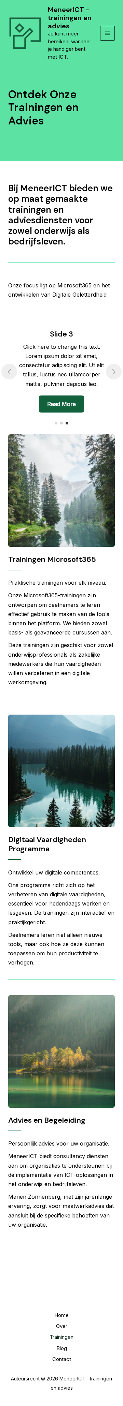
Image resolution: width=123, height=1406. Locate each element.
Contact (61, 1359)
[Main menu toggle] (107, 33)
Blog (61, 1348)
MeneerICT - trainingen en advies (70, 17)
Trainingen (61, 1337)
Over (61, 1326)
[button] (56, 423)
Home (61, 1315)
